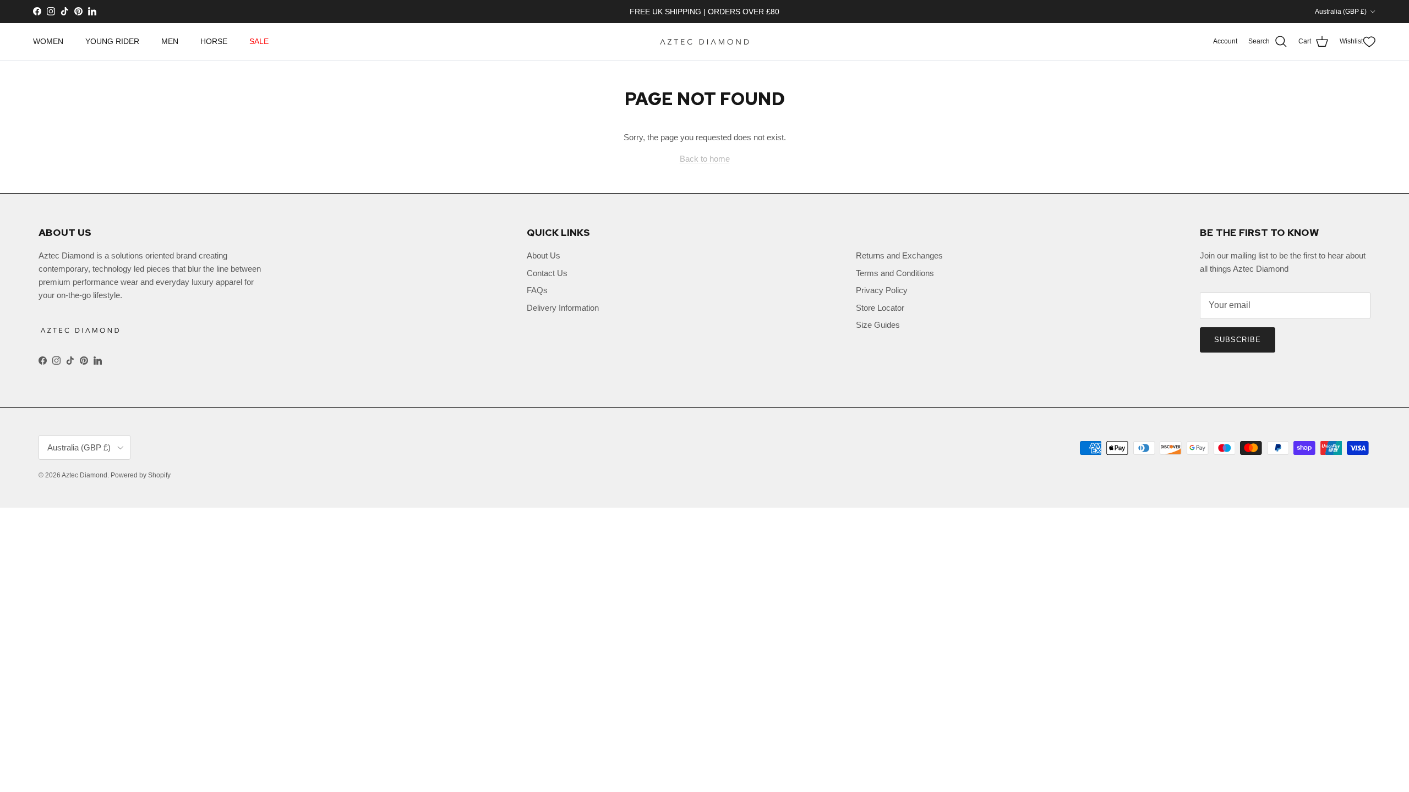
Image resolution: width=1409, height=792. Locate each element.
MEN (169, 41)
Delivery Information (563, 307)
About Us (543, 255)
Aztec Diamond (84, 475)
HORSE (213, 41)
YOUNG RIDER (112, 41)
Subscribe (1237, 340)
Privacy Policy (882, 290)
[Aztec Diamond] (704, 42)
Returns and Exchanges (899, 255)
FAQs (537, 290)
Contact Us (547, 273)
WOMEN (48, 41)
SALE (259, 41)
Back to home (705, 158)
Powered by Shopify (141, 475)
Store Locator (880, 307)
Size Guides (878, 324)
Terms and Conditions (895, 273)
